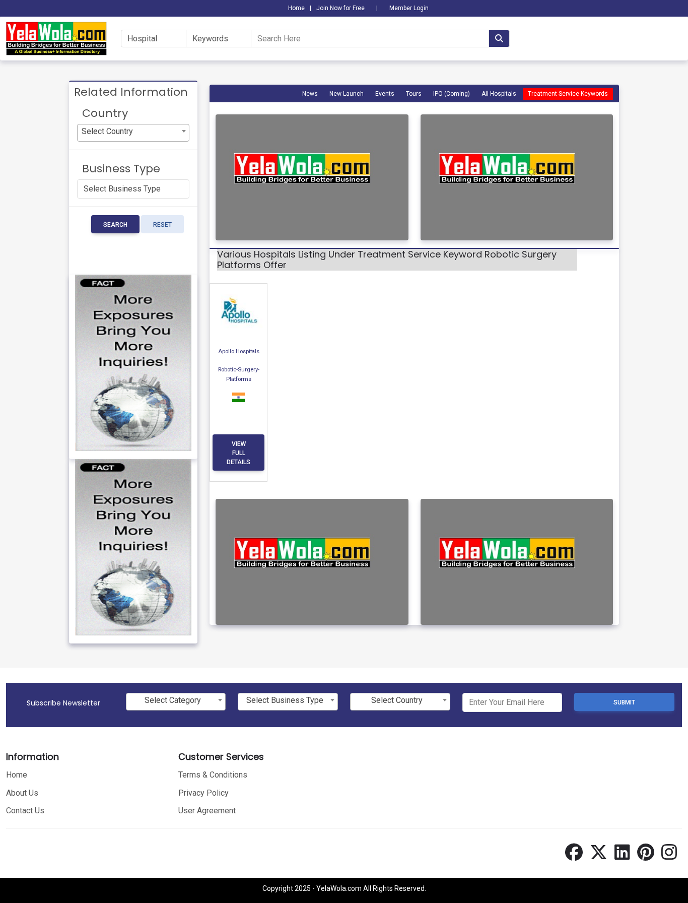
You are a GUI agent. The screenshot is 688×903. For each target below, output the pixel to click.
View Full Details (238, 453)
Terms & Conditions (212, 775)
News (310, 93)
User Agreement (207, 810)
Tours (414, 93)
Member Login (409, 8)
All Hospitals (498, 93)
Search (115, 224)
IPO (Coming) (451, 93)
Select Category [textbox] (173, 700)
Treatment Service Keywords (568, 93)
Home (296, 8)
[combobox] (133, 133)
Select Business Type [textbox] (284, 700)
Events (384, 93)
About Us (22, 793)
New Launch (346, 93)
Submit (624, 702)
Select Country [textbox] (107, 131)
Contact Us (25, 810)
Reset (162, 224)
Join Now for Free (340, 8)
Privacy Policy (203, 793)
